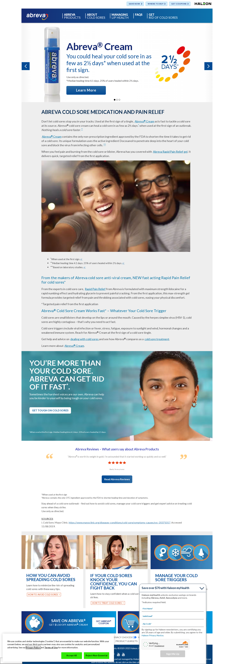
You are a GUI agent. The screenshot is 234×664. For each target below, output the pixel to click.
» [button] (208, 66)
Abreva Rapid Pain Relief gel (170, 151)
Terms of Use (51, 647)
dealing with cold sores (84, 339)
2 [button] (117, 100)
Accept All (71, 655)
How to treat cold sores (107, 603)
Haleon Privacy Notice (152, 635)
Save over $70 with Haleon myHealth (165, 588)
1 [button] (114, 100)
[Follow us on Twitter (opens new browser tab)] (118, 654)
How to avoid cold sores (43, 594)
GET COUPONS (179, 4)
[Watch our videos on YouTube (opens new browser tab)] (123, 654)
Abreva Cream (144, 121)
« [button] (26, 66)
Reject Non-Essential (96, 655)
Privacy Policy (33, 647)
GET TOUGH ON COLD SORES (50, 410)
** (82, 129)
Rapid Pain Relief (95, 289)
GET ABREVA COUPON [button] (103, 622)
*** (104, 145)
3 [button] (119, 100)
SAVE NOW (134, 4)
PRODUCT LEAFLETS (127, 641)
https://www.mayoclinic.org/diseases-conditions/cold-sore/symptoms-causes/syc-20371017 (119, 522)
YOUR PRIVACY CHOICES (118, 637)
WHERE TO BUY (155, 4)
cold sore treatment (157, 339)
